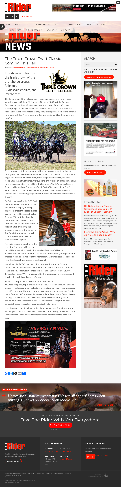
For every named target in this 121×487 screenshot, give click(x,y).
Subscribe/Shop (34, 30)
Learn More (13, 461)
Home (7, 24)
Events (58, 24)
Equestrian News (16, 67)
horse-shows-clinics (41, 67)
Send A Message (66, 459)
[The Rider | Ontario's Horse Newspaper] (60, 36)
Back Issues (15, 30)
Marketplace (73, 24)
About (18, 24)
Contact (65, 30)
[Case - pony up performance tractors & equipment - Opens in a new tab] (84, 7)
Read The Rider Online (99, 77)
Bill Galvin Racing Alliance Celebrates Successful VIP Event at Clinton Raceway (98, 209)
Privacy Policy (16, 475)
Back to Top (8, 477)
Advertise (52, 30)
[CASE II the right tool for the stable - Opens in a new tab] (100, 139)
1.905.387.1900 (27, 16)
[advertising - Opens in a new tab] (100, 187)
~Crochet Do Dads (104, 404)
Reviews (51, 67)
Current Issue (43, 24)
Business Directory (95, 24)
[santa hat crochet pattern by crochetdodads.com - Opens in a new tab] (100, 254)
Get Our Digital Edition (60, 425)
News (29, 24)
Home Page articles (28, 67)
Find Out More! (95, 172)
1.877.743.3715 (66, 451)
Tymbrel (16, 482)
